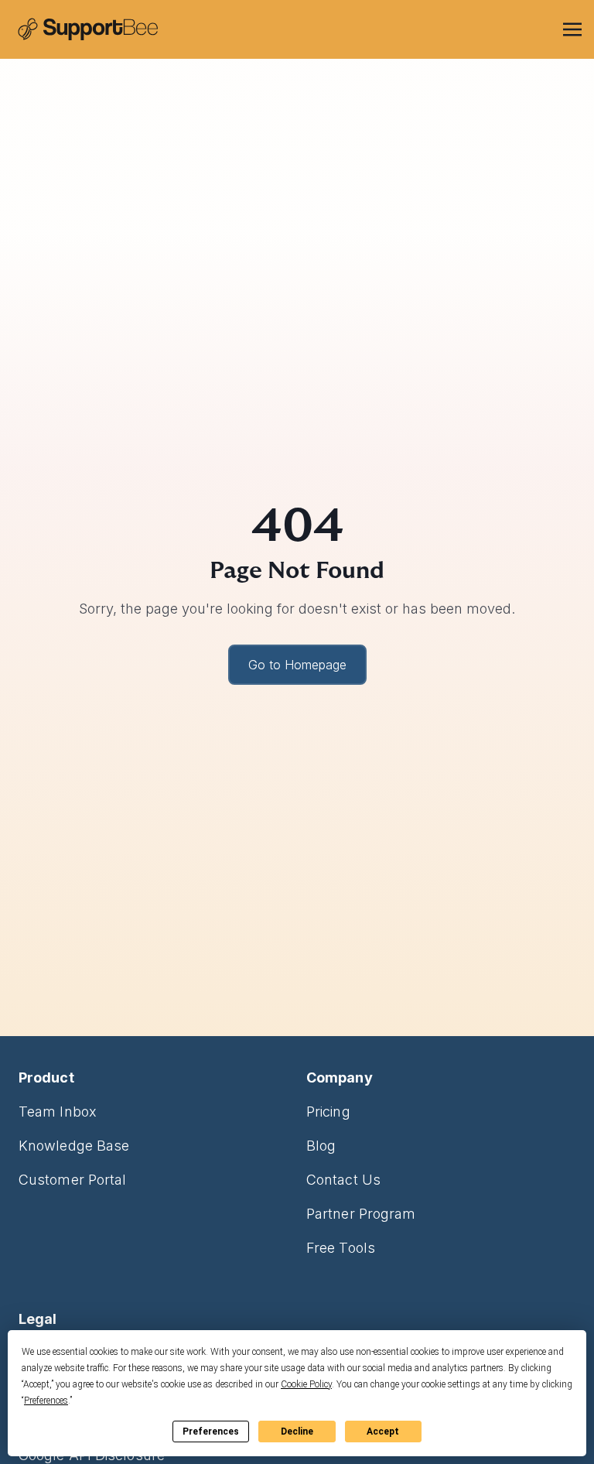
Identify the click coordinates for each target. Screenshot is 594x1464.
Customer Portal (72, 1180)
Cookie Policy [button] (306, 1384)
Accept (383, 1431)
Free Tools (340, 1248)
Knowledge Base (74, 1145)
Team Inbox (58, 1111)
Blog (321, 1145)
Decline (297, 1431)
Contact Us (343, 1180)
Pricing (328, 1111)
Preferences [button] (46, 1400)
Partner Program (360, 1214)
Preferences (211, 1431)
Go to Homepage (297, 664)
